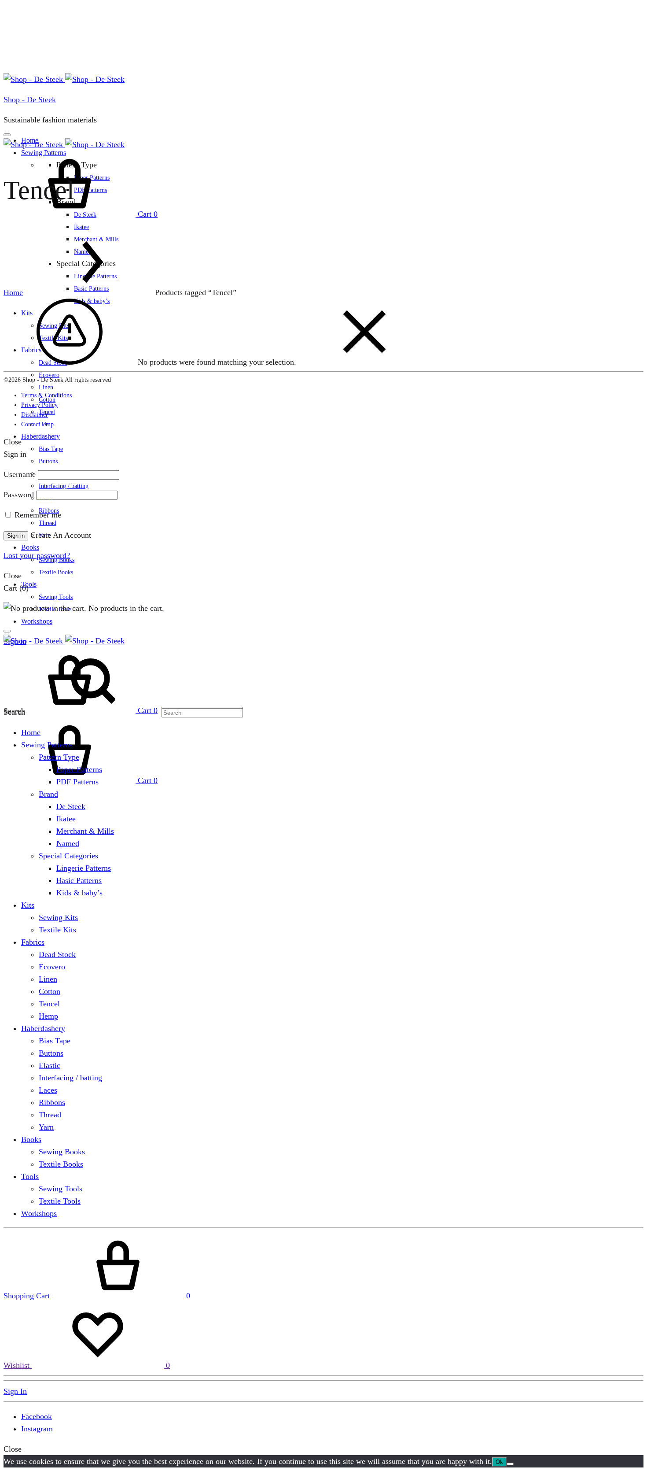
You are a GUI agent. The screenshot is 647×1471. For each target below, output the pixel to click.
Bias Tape (51, 449)
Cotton (49, 991)
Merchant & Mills (85, 831)
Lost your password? (37, 555)
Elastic (49, 1065)
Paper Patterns (79, 769)
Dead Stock (57, 954)
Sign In (15, 1391)
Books (30, 547)
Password (19, 494)
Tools (29, 584)
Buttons (48, 461)
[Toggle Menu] (7, 134)
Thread (47, 523)
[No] (510, 1464)
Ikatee (81, 227)
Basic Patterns (79, 880)
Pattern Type (59, 757)
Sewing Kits (58, 917)
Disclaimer (34, 414)
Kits (27, 905)
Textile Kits (57, 929)
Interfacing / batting (63, 486)
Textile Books (56, 572)
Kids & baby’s (79, 892)
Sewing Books (62, 1151)
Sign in (16, 535)
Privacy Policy (39, 405)
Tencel (49, 1003)
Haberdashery (40, 436)
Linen (46, 387)
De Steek (70, 806)
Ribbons (52, 1102)
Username (20, 474)
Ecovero (52, 966)
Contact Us (34, 424)
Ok (499, 1462)
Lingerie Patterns (83, 868)
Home (13, 292)
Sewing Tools (56, 597)
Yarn (46, 1127)
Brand (48, 794)
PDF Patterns (77, 781)
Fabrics (32, 942)
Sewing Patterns (47, 744)
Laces (48, 1090)
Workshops (36, 621)
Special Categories (68, 855)
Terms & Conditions (46, 395)
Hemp (48, 1016)
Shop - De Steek (30, 99)
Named (67, 843)
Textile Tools (60, 1201)
